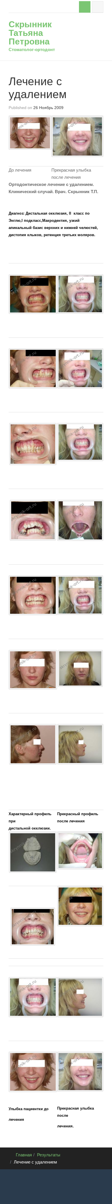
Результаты (48, 1154)
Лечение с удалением (38, 87)
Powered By (17, 1192)
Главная (24, 1154)
